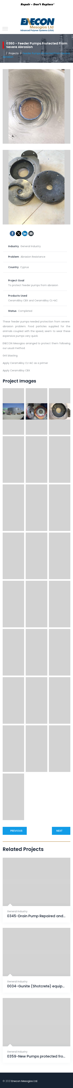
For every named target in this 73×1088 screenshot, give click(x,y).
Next (59, 831)
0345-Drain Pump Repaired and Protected (36, 916)
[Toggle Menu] (5, 28)
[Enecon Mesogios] (36, 26)
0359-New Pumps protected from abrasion (36, 1056)
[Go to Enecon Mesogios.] (4, 53)
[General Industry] (32, 897)
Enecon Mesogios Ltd (24, 1081)
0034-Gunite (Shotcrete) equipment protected (36, 986)
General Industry (17, 911)
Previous (16, 831)
